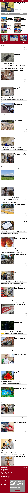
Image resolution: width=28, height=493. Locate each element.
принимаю (17, 490)
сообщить (21, 13)
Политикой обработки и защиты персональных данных (16, 485)
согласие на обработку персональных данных (16, 483)
